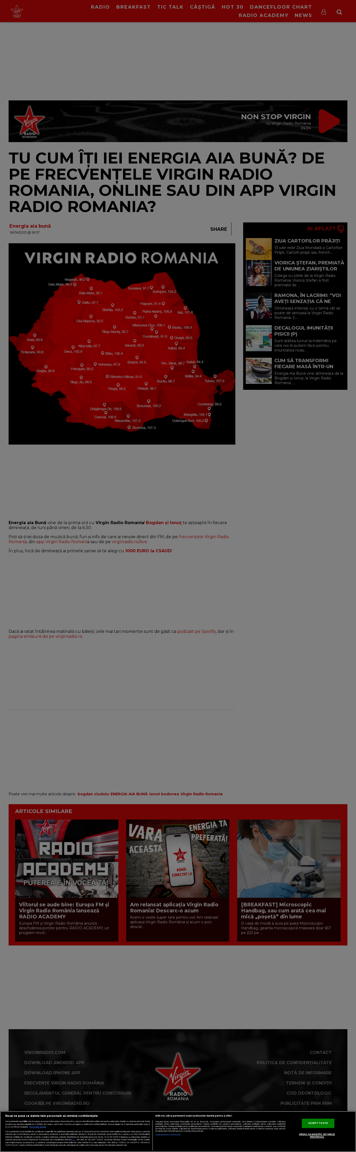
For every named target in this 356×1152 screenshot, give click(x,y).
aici (74, 1139)
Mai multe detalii (37, 1127)
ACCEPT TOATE (318, 1123)
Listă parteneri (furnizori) (168, 1134)
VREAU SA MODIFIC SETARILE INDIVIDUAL (317, 1135)
